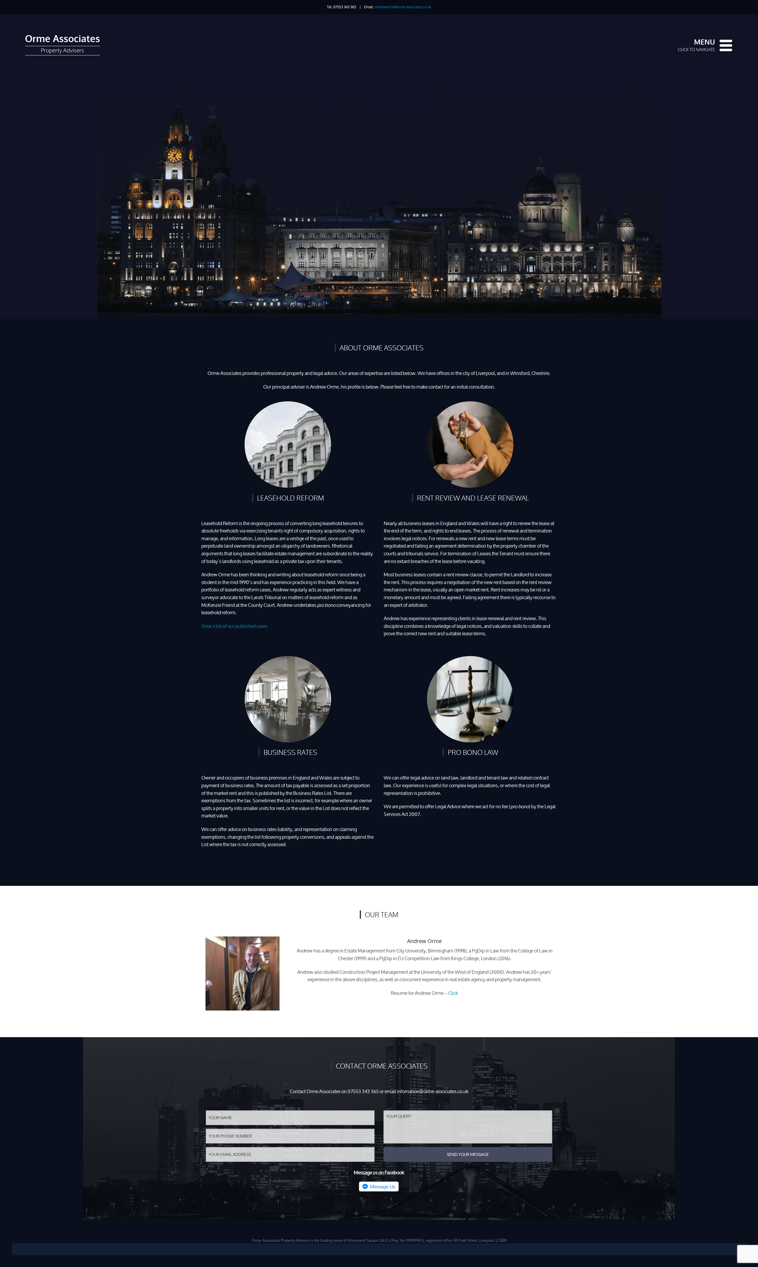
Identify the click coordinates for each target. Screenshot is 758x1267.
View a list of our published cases (234, 626)
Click (453, 993)
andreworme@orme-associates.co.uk (403, 7)
